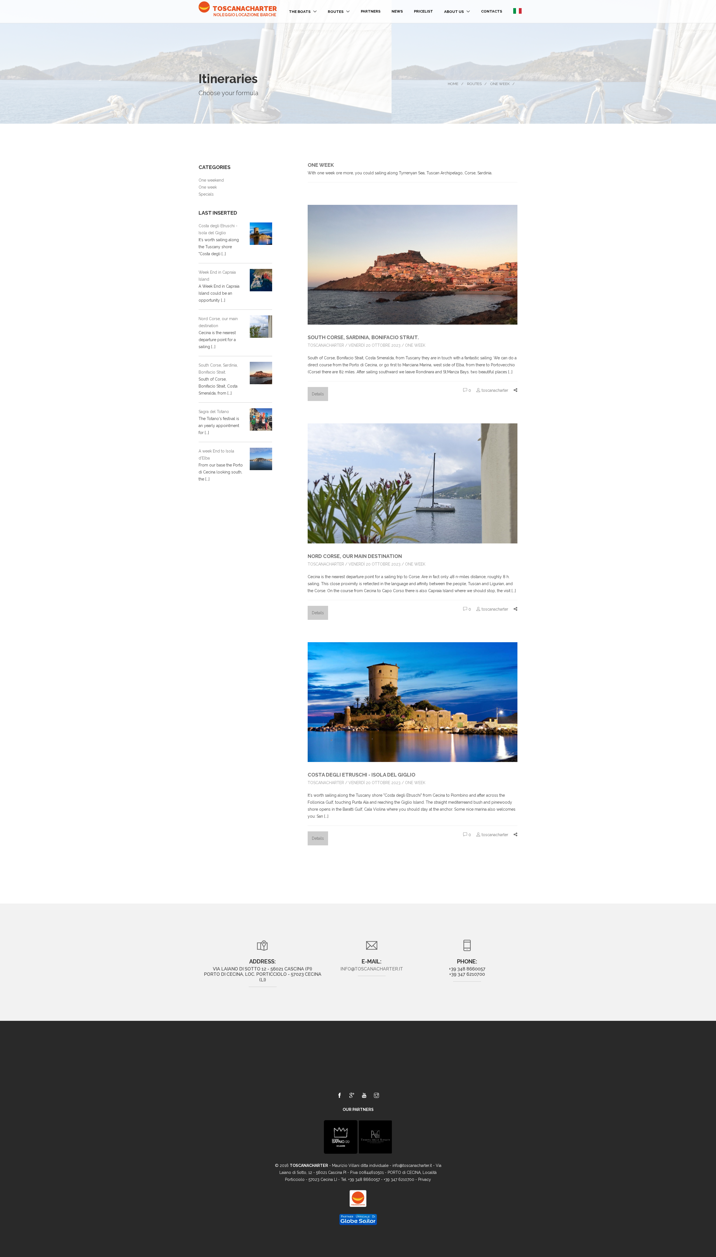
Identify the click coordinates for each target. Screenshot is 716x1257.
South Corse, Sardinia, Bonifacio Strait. (363, 337)
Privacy (424, 1179)
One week (500, 84)
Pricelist (423, 11)
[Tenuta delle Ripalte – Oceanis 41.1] (375, 1136)
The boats (299, 12)
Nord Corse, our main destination (355, 556)
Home (453, 84)
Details (318, 394)
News (397, 11)
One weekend (211, 180)
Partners (370, 11)
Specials (206, 194)
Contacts (491, 11)
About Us (454, 12)
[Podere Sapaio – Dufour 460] (340, 1136)
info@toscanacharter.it (371, 969)
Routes (335, 12)
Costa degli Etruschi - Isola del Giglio (361, 775)
